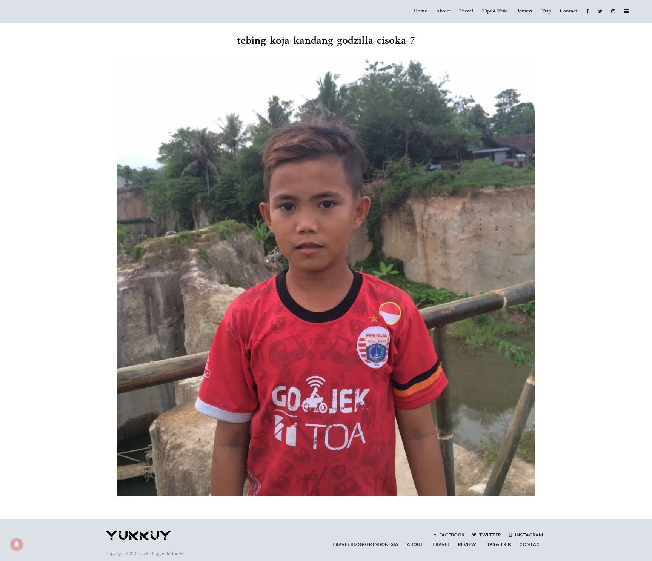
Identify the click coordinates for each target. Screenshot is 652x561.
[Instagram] (613, 11)
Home (420, 11)
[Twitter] (600, 11)
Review (524, 11)
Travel (466, 11)
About (443, 11)
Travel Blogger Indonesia (162, 553)
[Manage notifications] (17, 544)
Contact (568, 11)
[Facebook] (588, 11)
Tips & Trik (494, 11)
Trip (546, 11)
